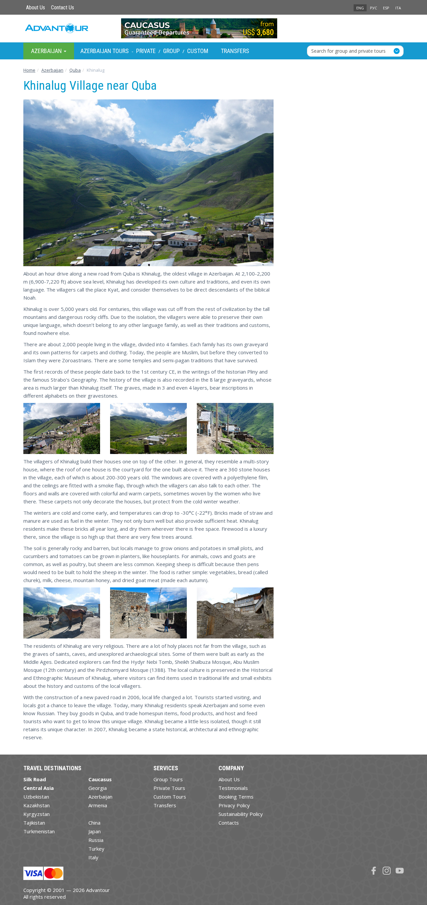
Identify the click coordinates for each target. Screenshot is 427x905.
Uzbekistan (36, 796)
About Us (35, 7)
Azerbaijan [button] (47, 50)
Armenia (97, 805)
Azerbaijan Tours (104, 50)
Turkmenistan (39, 831)
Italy (93, 857)
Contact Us (62, 7)
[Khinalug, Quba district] (61, 612)
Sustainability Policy (241, 814)
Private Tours (169, 788)
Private (146, 50)
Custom (197, 50)
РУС (373, 7)
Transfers (235, 50)
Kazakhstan (36, 805)
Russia (95, 840)
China (94, 822)
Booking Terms (236, 796)
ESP (386, 7)
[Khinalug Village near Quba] (61, 428)
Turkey (96, 848)
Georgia (97, 788)
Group (171, 50)
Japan (94, 831)
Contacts (229, 822)
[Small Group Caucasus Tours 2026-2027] (213, 28)
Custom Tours (169, 796)
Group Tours (168, 779)
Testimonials (233, 788)
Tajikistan (34, 822)
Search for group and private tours (348, 50)
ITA (398, 7)
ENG (360, 7)
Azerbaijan (100, 796)
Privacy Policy (234, 805)
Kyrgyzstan (36, 814)
